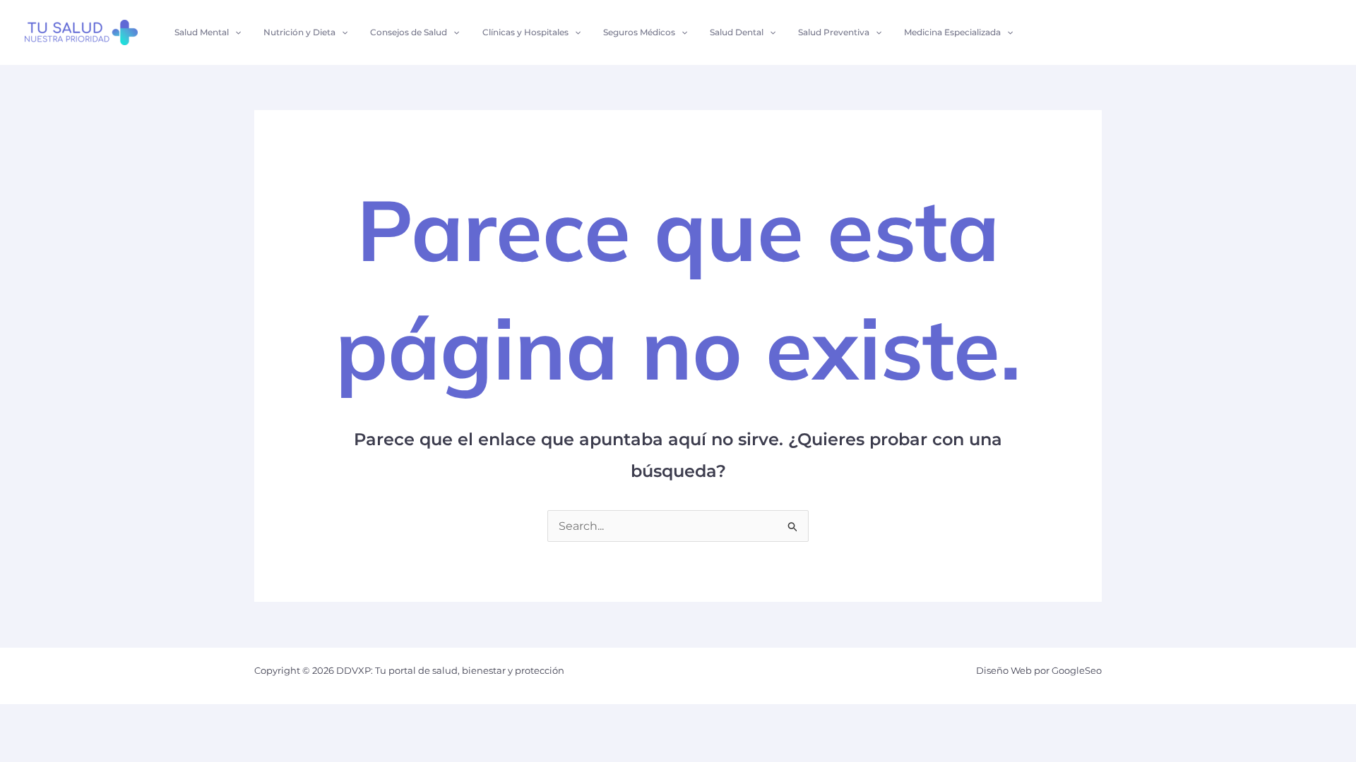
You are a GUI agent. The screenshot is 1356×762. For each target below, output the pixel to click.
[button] (235, 32)
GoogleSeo (1077, 670)
